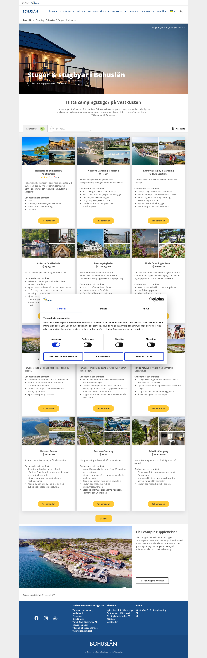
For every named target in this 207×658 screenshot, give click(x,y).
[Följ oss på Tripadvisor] (55, 618)
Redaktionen (78, 619)
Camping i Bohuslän (45, 20)
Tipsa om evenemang (83, 610)
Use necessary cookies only (63, 356)
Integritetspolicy (80, 625)
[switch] (88, 344)
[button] (103, 59)
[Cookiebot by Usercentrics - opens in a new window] (151, 299)
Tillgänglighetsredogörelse (85, 628)
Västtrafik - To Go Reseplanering (151, 610)
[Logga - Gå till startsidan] (33, 11)
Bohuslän (27, 20)
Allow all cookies (144, 356)
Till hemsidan (48, 220)
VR (137, 616)
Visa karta (180, 128)
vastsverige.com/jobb (83, 631)
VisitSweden (112, 622)
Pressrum (77, 616)
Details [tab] (103, 309)
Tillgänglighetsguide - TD (118, 616)
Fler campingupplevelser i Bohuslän (49, 83)
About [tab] (146, 309)
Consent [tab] (61, 309)
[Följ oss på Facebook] (36, 618)
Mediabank (78, 613)
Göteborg (111, 619)
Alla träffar (34, 128)
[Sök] (181, 11)
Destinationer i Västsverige (119, 613)
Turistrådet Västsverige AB (85, 622)
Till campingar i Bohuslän (152, 580)
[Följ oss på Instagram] (46, 618)
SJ (137, 613)
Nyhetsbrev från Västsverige (120, 610)
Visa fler (103, 518)
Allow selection (103, 356)
